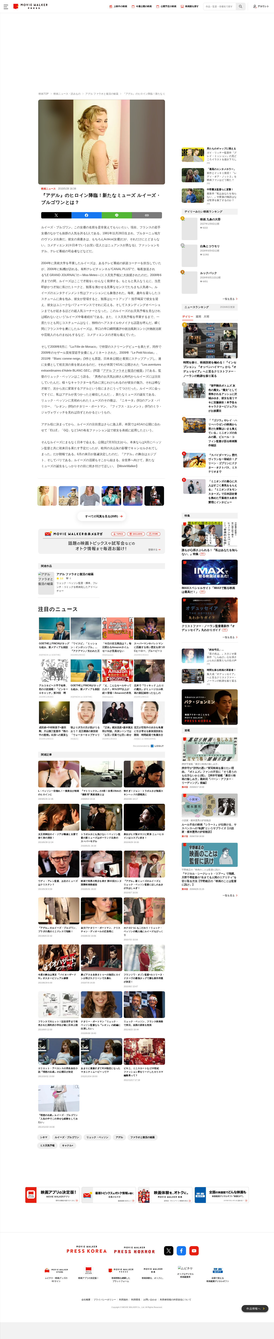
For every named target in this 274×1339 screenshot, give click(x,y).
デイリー (187, 316)
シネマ (43, 1137)
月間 (206, 316)
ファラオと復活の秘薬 (142, 1137)
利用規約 (123, 1299)
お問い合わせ (150, 1299)
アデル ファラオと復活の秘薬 (122, 370)
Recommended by (141, 746)
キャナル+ (67, 1145)
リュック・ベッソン (97, 1137)
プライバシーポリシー (105, 1299)
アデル (119, 1137)
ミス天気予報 (47, 1145)
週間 (198, 316)
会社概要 (85, 1299)
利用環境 (135, 1299)
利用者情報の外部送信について (175, 1299)
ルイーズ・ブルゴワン (67, 1137)
